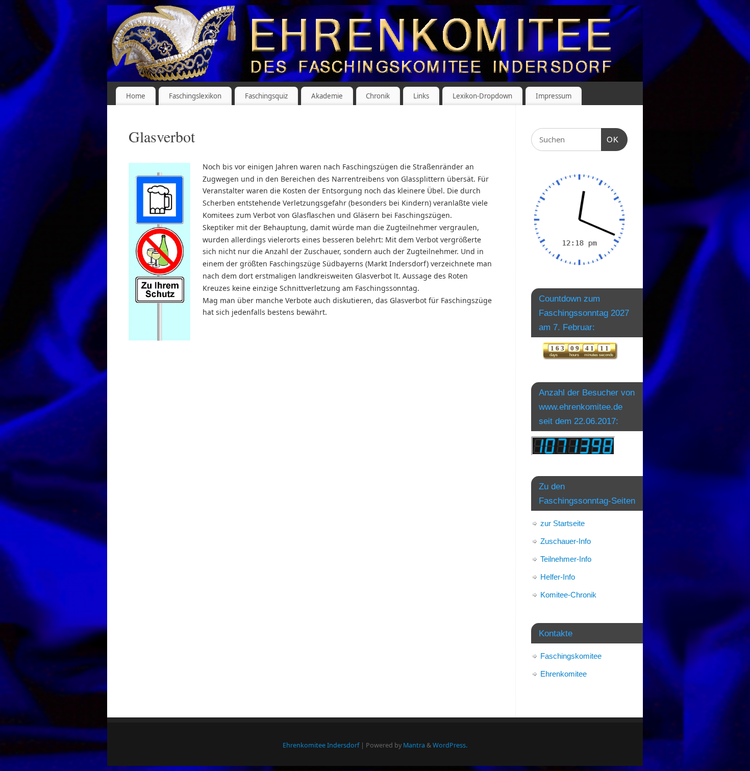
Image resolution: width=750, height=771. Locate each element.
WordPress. (450, 745)
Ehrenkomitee (563, 673)
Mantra (414, 745)
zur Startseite (562, 523)
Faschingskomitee (571, 656)
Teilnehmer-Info (565, 559)
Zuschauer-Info (565, 541)
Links (421, 96)
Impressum (553, 96)
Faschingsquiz (266, 96)
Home (135, 96)
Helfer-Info (557, 577)
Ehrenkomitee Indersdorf (321, 745)
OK (610, 139)
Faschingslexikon (195, 96)
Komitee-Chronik (568, 594)
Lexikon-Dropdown (482, 96)
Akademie (327, 96)
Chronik (378, 96)
